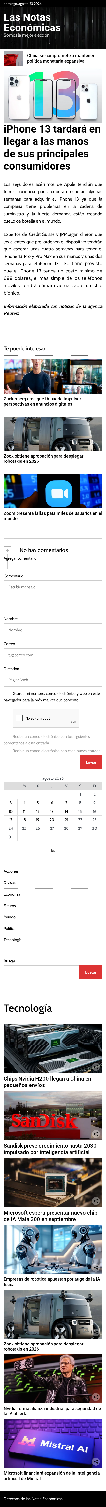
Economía (12, 894)
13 (52, 811)
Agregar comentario (20, 558)
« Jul (51, 850)
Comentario (13, 576)
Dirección (11, 668)
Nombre (11, 618)
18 (24, 819)
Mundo (10, 917)
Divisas (10, 882)
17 (10, 819)
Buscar (9, 961)
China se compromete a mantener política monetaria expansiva (60, 58)
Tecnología (13, 939)
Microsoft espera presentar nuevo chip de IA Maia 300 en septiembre (50, 1216)
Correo (9, 643)
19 (37, 819)
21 (66, 819)
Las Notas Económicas (32, 22)
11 (24, 811)
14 (66, 811)
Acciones (11, 871)
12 (37, 811)
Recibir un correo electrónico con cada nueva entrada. (57, 750)
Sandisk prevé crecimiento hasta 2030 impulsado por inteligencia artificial (50, 1149)
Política (10, 928)
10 (11, 811)
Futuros (10, 905)
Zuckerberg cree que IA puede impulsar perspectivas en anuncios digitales (42, 401)
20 (52, 819)
